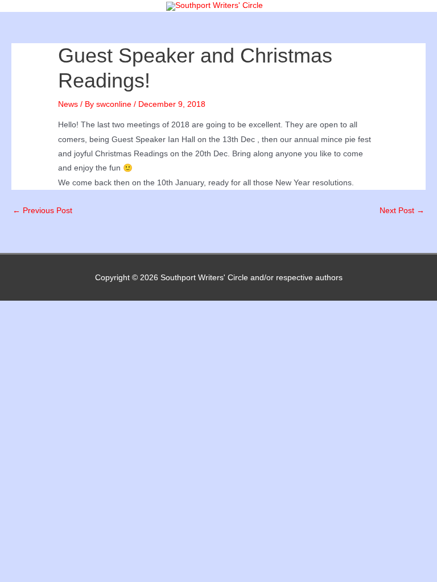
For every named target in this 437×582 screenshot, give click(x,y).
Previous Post (42, 210)
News (68, 104)
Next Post (402, 210)
